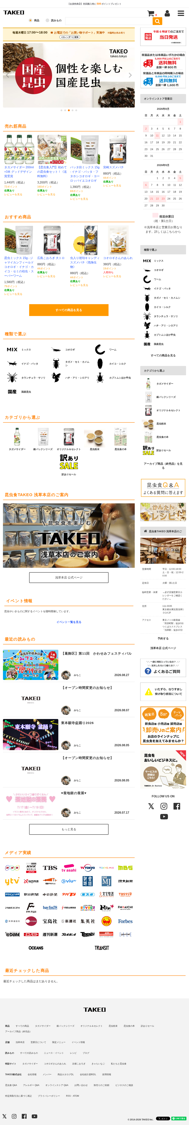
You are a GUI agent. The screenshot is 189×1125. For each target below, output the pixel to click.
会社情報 (32, 1074)
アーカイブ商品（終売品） (18, 1031)
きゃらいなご (98, 1063)
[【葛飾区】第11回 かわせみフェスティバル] (30, 665)
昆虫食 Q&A (11, 1085)
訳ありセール (147, 1026)
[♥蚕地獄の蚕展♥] (30, 803)
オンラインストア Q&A (56, 1085)
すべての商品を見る (163, 355)
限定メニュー (59, 1042)
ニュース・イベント (54, 1053)
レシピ (73, 1053)
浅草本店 (20, 1042)
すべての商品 (22, 1026)
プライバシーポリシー (49, 1096)
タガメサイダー (43, 1026)
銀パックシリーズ (65, 1026)
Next (130, 75)
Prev (8, 75)
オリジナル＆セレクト (91, 1026)
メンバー (47, 1074)
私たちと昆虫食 (118, 1063)
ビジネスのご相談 (124, 1085)
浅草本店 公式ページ (163, 648)
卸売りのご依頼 (101, 1085)
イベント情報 (78, 1042)
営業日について (38, 1042)
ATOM (76, 1096)
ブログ (86, 1053)
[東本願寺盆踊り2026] (30, 734)
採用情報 (106, 1074)
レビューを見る (13, 194)
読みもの (56, 20)
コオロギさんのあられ (55, 1063)
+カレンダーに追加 (69, 37)
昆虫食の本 (129, 1026)
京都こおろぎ (78, 1063)
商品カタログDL (66, 1074)
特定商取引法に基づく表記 (18, 1096)
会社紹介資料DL (88, 1074)
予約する (163, 638)
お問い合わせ (81, 1085)
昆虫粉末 (113, 1026)
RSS (68, 1096)
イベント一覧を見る (68, 621)
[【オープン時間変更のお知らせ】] (30, 699)
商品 (36, 20)
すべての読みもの (29, 1053)
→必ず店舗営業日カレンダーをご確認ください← (172, 595)
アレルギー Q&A (31, 1085)
